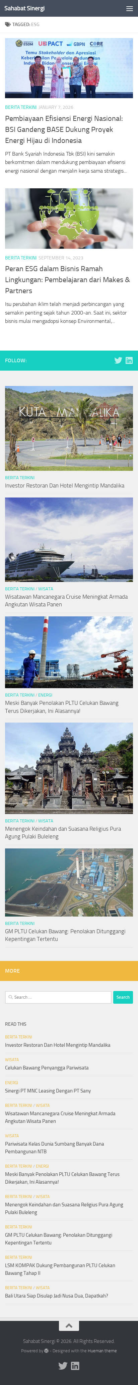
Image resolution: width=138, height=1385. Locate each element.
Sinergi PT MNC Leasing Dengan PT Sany (48, 1091)
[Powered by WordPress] (46, 1351)
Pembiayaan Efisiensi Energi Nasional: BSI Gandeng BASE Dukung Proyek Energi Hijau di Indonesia (64, 129)
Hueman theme (102, 1350)
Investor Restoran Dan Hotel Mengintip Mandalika (64, 485)
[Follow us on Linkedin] (129, 360)
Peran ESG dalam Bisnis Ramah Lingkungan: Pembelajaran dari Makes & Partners (67, 279)
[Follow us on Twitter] (118, 360)
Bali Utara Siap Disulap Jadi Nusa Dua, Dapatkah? (56, 1296)
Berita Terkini (21, 107)
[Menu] (129, 8)
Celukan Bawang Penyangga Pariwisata (47, 1068)
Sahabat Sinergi (24, 8)
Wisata (45, 588)
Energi (45, 695)
